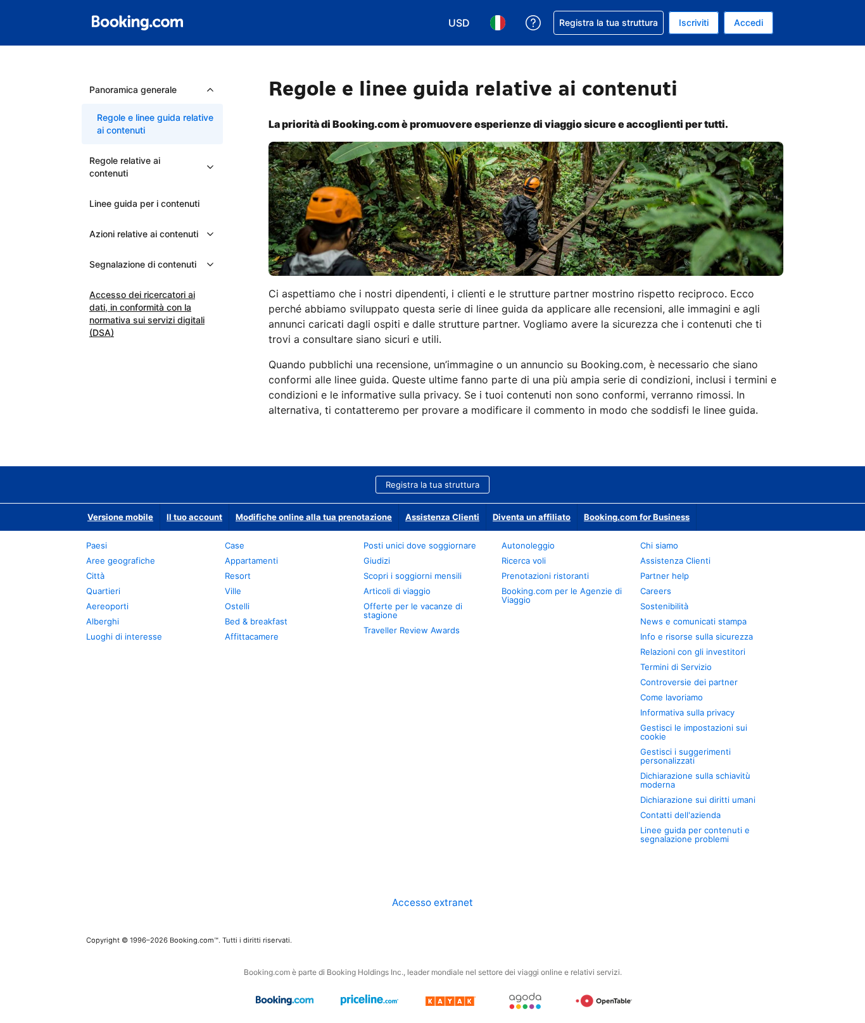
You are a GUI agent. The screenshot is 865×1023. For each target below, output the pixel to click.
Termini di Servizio (676, 667)
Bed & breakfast (256, 621)
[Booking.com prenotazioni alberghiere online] (137, 22)
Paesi (96, 545)
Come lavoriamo (671, 697)
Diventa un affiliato (532, 517)
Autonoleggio (528, 545)
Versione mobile (120, 517)
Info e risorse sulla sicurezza (696, 636)
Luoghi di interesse (124, 636)
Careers (655, 591)
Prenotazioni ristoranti (545, 576)
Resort (238, 576)
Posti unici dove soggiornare (419, 545)
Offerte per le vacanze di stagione (412, 610)
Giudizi (376, 560)
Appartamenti (251, 560)
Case (234, 545)
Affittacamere (252, 636)
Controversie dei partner (689, 682)
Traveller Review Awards (411, 630)
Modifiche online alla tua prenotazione (314, 517)
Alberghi (102, 621)
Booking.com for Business (637, 517)
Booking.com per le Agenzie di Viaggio (562, 595)
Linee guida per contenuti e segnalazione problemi (695, 834)
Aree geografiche (120, 560)
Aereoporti (107, 606)
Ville (233, 591)
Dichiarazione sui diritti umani (697, 800)
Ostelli (237, 606)
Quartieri (103, 591)
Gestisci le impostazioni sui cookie (693, 731)
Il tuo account (194, 517)
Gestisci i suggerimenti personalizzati (685, 756)
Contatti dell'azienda (680, 815)
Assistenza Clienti (442, 517)
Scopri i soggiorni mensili (412, 576)
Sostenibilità (664, 606)
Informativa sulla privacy (687, 712)
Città (95, 576)
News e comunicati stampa (693, 621)
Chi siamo (659, 545)
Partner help (664, 576)
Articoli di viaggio (397, 591)
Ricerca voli (524, 560)
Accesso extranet (432, 902)
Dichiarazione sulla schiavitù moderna (695, 780)
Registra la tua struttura (432, 485)
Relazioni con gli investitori (692, 652)
